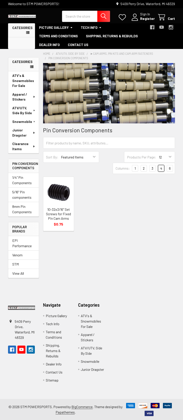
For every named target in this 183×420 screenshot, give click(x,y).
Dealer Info (49, 45)
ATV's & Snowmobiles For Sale (23, 81)
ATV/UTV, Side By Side (22, 110)
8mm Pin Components (22, 209)
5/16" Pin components (21, 194)
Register (147, 18)
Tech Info (89, 27)
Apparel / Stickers (19, 96)
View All (18, 273)
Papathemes (65, 412)
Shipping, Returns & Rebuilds (112, 36)
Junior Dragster (19, 132)
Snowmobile (22, 122)
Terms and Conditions (58, 36)
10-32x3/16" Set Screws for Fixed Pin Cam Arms (58, 213)
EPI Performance (22, 243)
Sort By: (52, 157)
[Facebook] (152, 27)
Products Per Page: (141, 157)
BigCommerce (82, 407)
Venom (17, 255)
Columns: (123, 168)
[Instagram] (171, 27)
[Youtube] (162, 27)
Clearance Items (20, 146)
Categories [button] (22, 28)
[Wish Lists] (123, 17)
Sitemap (52, 380)
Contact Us (78, 45)
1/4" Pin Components (22, 180)
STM (15, 264)
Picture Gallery (54, 27)
